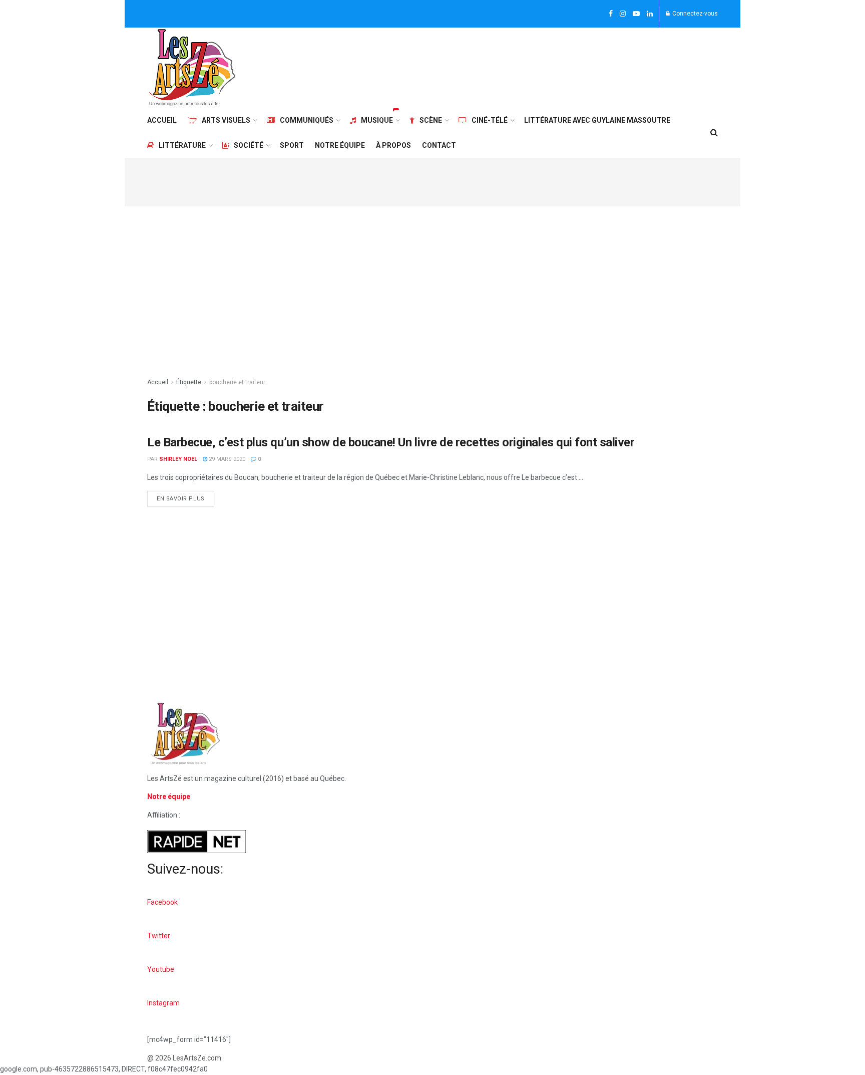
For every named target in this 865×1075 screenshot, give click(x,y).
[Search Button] (714, 132)
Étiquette (188, 382)
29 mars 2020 (226, 459)
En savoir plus (185, 496)
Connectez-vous (694, 13)
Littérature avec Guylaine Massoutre (597, 120)
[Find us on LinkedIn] (650, 14)
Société (248, 145)
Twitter (158, 936)
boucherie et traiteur (237, 382)
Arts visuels (226, 120)
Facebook (162, 902)
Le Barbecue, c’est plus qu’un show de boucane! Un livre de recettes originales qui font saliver (390, 442)
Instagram (163, 1003)
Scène (430, 120)
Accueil (162, 120)
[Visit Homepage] (192, 68)
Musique (377, 120)
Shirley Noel (178, 459)
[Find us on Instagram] (623, 14)
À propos (393, 145)
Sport (292, 145)
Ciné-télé (490, 120)
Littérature (182, 145)
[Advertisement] (535, 66)
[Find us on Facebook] (611, 14)
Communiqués (306, 120)
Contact (439, 145)
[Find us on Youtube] (636, 14)
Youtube (160, 969)
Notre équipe (340, 145)
